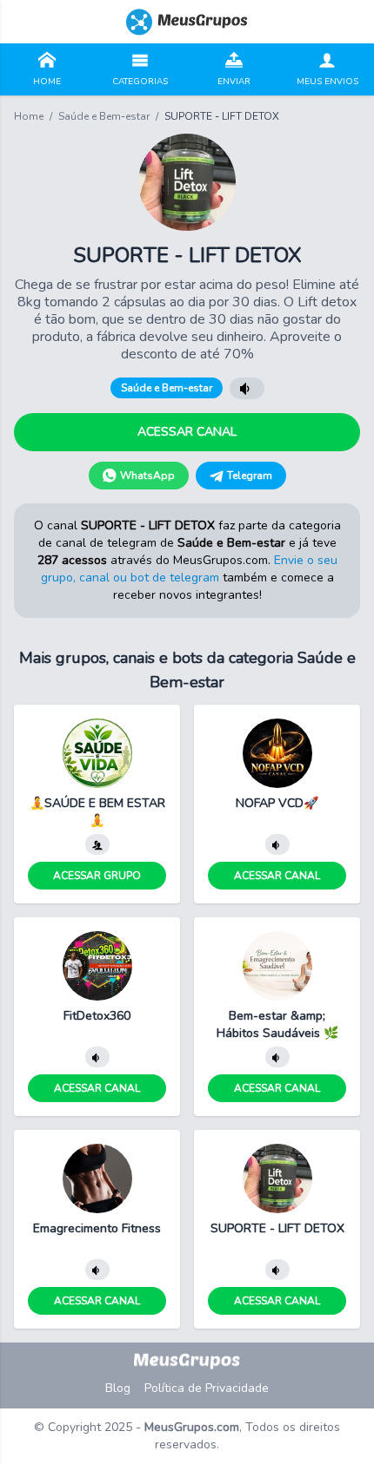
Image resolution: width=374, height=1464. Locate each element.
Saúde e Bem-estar (104, 116)
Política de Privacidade (206, 1388)
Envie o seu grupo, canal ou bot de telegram (189, 569)
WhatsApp (147, 476)
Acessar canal (187, 431)
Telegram (249, 476)
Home (28, 116)
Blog (117, 1388)
